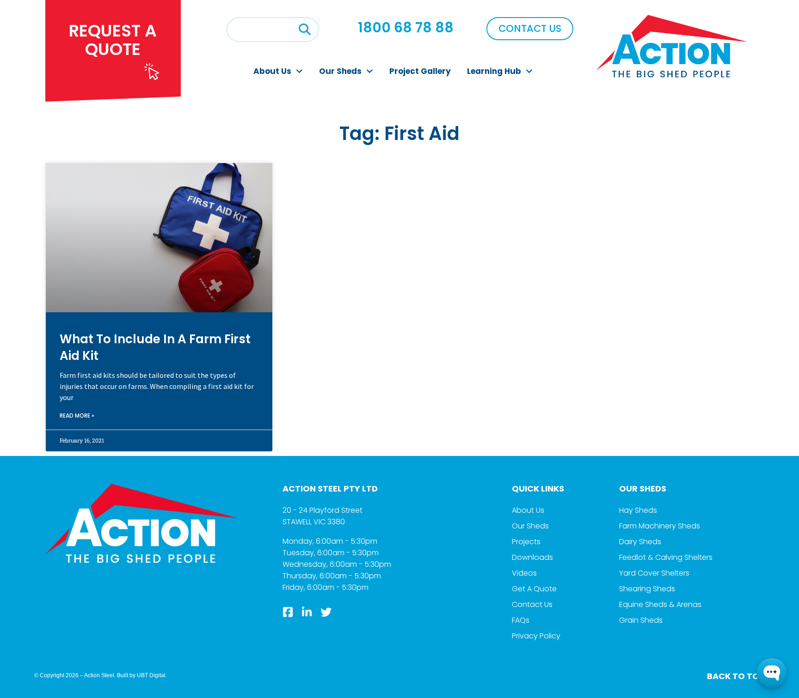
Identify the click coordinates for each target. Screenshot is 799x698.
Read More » (77, 415)
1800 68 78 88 (406, 27)
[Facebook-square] (288, 612)
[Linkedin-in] (307, 612)
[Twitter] (326, 612)
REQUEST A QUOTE (113, 40)
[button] (304, 29)
